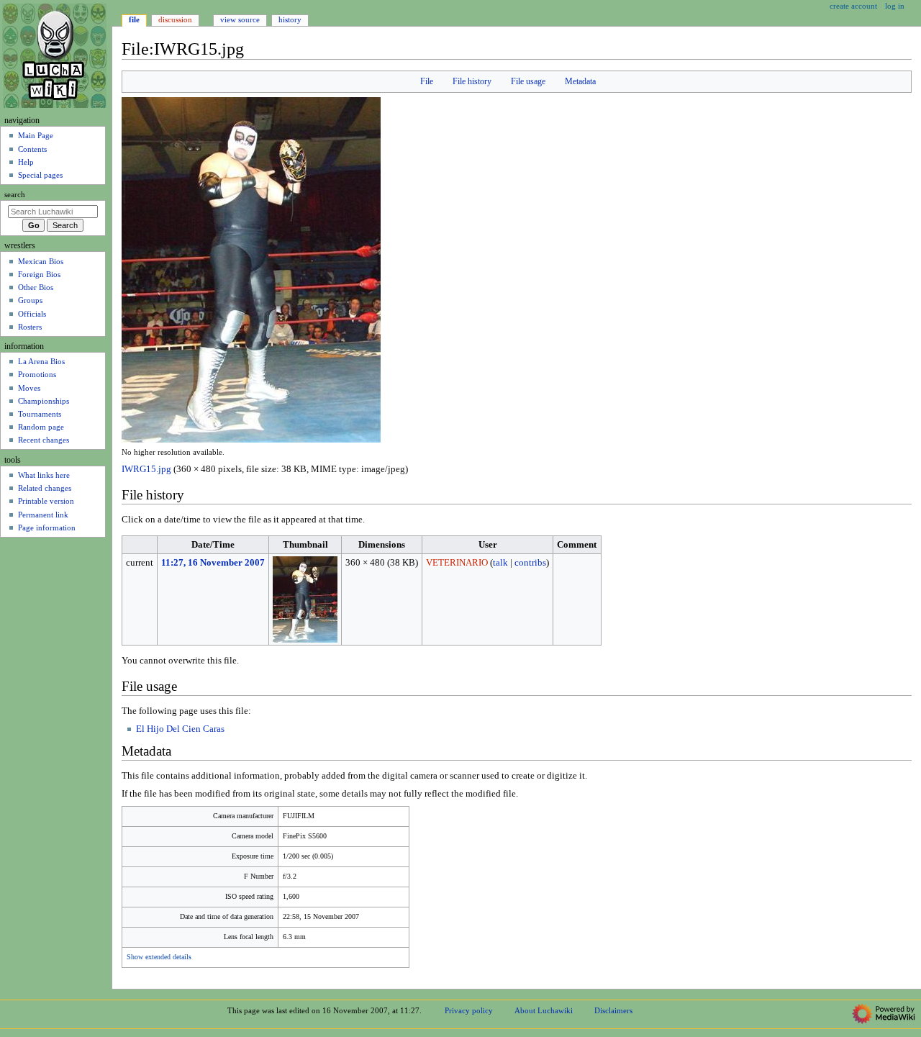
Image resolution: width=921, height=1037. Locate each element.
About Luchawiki (543, 1010)
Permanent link (43, 514)
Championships (43, 401)
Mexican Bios (40, 261)
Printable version (46, 501)
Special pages (40, 175)
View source (240, 19)
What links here (44, 475)
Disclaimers (613, 1010)
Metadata (580, 81)
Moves (29, 388)
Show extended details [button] (159, 957)
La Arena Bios (41, 361)
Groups (30, 300)
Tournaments (39, 413)
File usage (528, 81)
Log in (894, 5)
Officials (32, 313)
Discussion (175, 19)
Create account (853, 5)
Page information (47, 527)
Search (14, 195)
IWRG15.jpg (146, 469)
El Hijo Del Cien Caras (180, 729)
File (426, 81)
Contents (32, 149)
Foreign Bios (39, 274)
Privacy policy (469, 1010)
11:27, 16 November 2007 (213, 563)
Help (26, 162)
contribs (530, 563)
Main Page (35, 135)
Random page (41, 426)
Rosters (30, 326)
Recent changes (43, 439)
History (289, 19)
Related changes (44, 488)
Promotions (37, 374)
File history (472, 81)
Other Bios (35, 287)
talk (500, 563)
